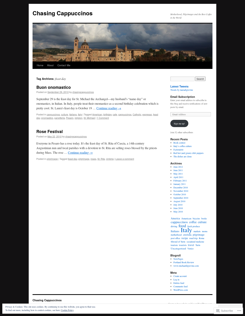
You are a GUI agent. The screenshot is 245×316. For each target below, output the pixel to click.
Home (40, 65)
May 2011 (178, 173)
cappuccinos (53, 114)
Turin (197, 245)
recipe (184, 238)
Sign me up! (179, 123)
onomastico (47, 117)
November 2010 (180, 190)
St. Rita (101, 158)
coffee (193, 222)
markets (197, 231)
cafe (115, 114)
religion (78, 117)
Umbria (110, 158)
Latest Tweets (179, 86)
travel (191, 245)
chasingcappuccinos (83, 92)
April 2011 (178, 177)
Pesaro (70, 117)
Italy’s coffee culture (182, 146)
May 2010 (178, 211)
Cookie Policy (67, 310)
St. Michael (89, 117)
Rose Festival (49, 131)
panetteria (59, 117)
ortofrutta (187, 234)
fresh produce (193, 226)
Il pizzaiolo (178, 149)
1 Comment (103, 117)
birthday (107, 114)
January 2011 (179, 183)
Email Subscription (182, 97)
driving (174, 226)
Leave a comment (124, 158)
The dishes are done (182, 156)
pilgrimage (52, 158)
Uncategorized (178, 248)
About (50, 65)
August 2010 (179, 201)
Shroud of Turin (178, 241)
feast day (72, 158)
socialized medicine (195, 241)
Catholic (137, 114)
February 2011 (180, 180)
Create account (180, 276)
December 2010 (180, 187)
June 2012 (178, 166)
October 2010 (179, 194)
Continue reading (108, 108)
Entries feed (178, 282)
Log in (176, 279)
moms (204, 231)
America (175, 218)
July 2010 (177, 204)
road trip (193, 238)
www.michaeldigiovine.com (186, 265)
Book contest (179, 142)
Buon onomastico (53, 87)
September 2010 (180, 197)
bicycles (196, 218)
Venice (190, 248)
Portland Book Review (183, 262)
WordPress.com (180, 289)
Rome (201, 238)
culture (64, 114)
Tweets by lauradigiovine (181, 89)
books (204, 218)
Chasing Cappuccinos (63, 13)
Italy (80, 114)
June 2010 (178, 208)
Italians (73, 114)
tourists (183, 245)
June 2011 (178, 170)
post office (175, 238)
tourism (174, 245)
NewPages (178, 258)
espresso (147, 114)
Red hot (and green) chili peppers (188, 152)
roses (93, 158)
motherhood (176, 234)
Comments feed (180, 286)
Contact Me (63, 65)
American (97, 114)
